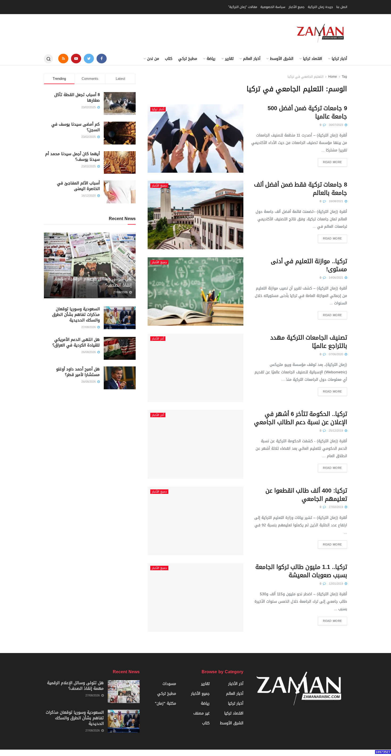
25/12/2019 (336, 430)
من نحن (153, 58)
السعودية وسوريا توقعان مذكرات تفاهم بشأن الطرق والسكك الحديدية (76, 314)
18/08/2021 (336, 201)
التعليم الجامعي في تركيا (305, 77)
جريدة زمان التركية (320, 7)
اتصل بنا (341, 7)
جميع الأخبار (297, 7)
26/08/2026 (89, 352)
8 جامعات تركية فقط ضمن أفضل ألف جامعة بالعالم (300, 189)
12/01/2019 (336, 583)
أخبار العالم (251, 58)
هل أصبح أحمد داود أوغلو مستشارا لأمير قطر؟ (78, 371)
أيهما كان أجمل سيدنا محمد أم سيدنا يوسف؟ (72, 156)
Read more (332, 162)
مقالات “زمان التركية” (242, 7)
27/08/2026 (121, 292)
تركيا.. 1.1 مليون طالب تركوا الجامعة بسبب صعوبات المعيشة (301, 571)
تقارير (229, 58)
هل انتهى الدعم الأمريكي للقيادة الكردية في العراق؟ (76, 342)
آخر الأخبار (158, 338)
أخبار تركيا (339, 58)
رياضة (211, 58)
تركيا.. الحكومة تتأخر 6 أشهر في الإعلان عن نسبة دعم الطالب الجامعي (300, 418)
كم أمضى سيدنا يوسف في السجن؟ (75, 127)
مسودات (169, 683)
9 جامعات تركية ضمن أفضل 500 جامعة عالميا (307, 112)
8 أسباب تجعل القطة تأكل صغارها (77, 97)
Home (332, 77)
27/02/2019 (336, 507)
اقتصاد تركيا (312, 58)
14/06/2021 (336, 277)
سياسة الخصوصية (272, 7)
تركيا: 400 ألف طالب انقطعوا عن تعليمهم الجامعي (306, 495)
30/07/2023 (336, 125)
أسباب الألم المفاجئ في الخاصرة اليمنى (78, 185)
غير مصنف (201, 713)
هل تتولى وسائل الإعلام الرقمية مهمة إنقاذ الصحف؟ (93, 281)
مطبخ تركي (187, 58)
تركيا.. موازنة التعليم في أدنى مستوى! (309, 265)
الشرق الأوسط (281, 58)
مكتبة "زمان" (165, 703)
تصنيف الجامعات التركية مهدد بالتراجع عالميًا (308, 342)
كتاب (168, 58)
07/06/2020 (336, 354)
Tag (344, 77)
